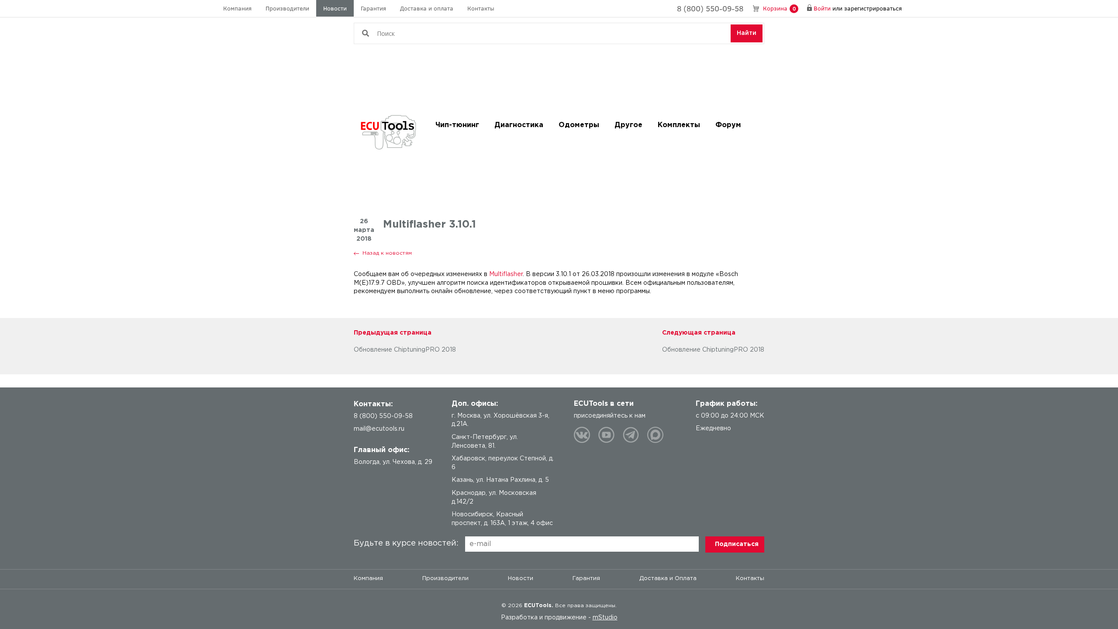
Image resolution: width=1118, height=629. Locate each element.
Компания (237, 8)
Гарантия (373, 8)
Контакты (480, 8)
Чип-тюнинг (457, 125)
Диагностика (518, 125)
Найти (746, 33)
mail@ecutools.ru (379, 429)
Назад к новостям (387, 253)
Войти (822, 8)
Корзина (779, 8)
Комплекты (679, 125)
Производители (287, 8)
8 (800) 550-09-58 (710, 8)
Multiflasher (506, 274)
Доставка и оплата (426, 8)
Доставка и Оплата (668, 578)
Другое (628, 125)
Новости (335, 8)
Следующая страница (698, 332)
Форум (728, 125)
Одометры (579, 125)
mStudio (605, 617)
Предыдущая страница (392, 332)
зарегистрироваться (873, 8)
